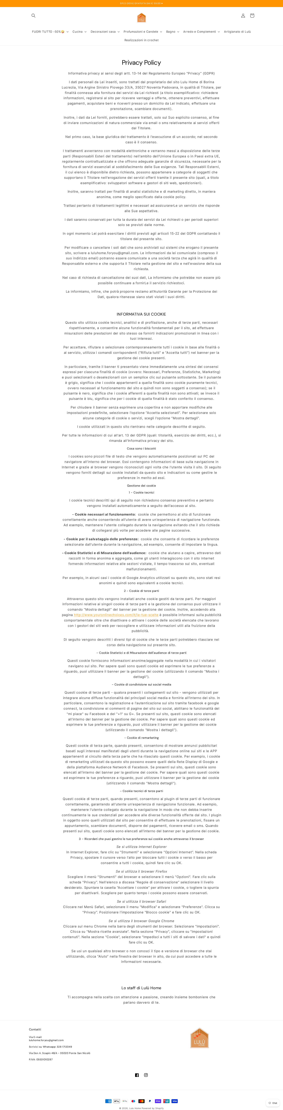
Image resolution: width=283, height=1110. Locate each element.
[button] (33, 15)
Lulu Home (135, 1108)
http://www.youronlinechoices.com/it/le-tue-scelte (116, 615)
